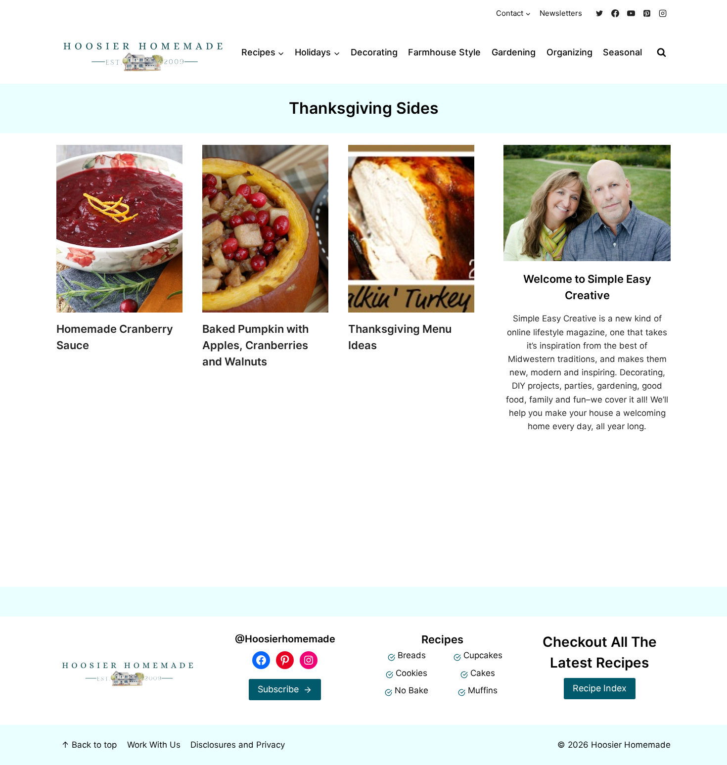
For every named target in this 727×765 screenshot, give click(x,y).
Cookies (411, 673)
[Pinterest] (647, 13)
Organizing (569, 52)
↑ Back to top (89, 745)
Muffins (483, 690)
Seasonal (622, 52)
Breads (412, 655)
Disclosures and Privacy (237, 745)
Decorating (374, 52)
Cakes (482, 673)
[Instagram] (663, 13)
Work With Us (154, 745)
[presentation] (119, 229)
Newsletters (561, 13)
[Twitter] (599, 13)
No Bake (411, 690)
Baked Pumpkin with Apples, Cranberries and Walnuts (255, 345)
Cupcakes (482, 655)
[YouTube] (631, 13)
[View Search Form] (661, 53)
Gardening (514, 52)
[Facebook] (615, 13)
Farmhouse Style (444, 52)
